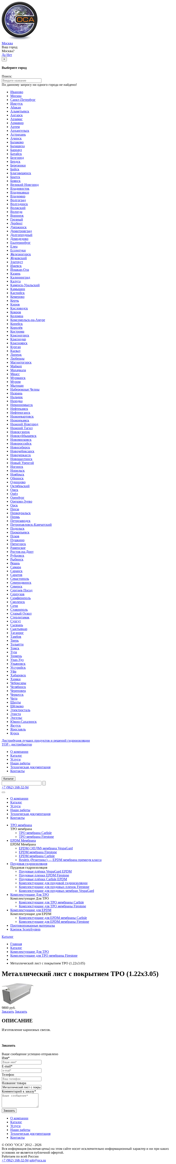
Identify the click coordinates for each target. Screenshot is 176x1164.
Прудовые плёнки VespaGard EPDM (45, 871)
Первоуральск (20, 513)
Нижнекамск (19, 420)
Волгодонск (19, 204)
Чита (13, 698)
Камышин (17, 289)
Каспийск (17, 293)
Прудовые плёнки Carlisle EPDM (43, 879)
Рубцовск (17, 555)
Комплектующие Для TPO (29, 894)
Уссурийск (18, 667)
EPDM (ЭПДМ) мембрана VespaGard (46, 848)
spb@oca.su (37, 1160)
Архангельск (19, 130)
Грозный (16, 219)
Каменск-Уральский (25, 285)
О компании (19, 751)
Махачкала (18, 370)
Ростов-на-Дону (22, 551)
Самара (15, 567)
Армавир (17, 123)
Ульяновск (18, 663)
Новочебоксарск (22, 451)
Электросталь (20, 710)
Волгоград (18, 200)
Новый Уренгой (22, 463)
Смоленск (17, 602)
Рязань (15, 563)
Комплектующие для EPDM (30, 910)
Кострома (17, 331)
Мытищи (17, 385)
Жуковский (18, 258)
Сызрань (16, 625)
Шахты (15, 702)
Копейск (16, 324)
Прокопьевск (19, 532)
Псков (14, 536)
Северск (16, 586)
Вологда (16, 212)
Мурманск (18, 378)
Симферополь (20, 598)
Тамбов (15, 636)
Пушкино (17, 540)
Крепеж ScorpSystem (25, 929)
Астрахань (18, 134)
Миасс (15, 374)
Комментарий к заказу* (19, 1091)
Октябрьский (20, 486)
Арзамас (16, 119)
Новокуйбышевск (23, 436)
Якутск (15, 725)
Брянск (15, 181)
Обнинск (17, 478)
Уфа (13, 671)
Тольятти (17, 644)
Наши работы (20, 763)
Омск (14, 490)
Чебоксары (18, 683)
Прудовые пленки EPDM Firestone (44, 875)
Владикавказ (19, 192)
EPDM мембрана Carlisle (37, 856)
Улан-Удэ (17, 660)
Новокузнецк (20, 432)
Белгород (17, 157)
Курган (15, 347)
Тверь (14, 640)
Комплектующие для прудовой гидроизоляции (53, 883)
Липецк (16, 354)
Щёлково (17, 706)
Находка (16, 401)
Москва (7, 43)
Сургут (15, 621)
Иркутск (16, 103)
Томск (14, 648)
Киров (15, 304)
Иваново (16, 92)
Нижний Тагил (21, 428)
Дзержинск (18, 227)
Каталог (16, 755)
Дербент (16, 223)
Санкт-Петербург (23, 100)
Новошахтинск (21, 459)
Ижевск (16, 266)
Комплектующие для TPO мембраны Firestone (52, 906)
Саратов (16, 575)
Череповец (18, 691)
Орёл (14, 494)
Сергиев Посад (21, 590)
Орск (14, 505)
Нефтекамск (19, 409)
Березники (18, 165)
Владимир (17, 196)
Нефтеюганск (20, 412)
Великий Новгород (24, 184)
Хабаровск (18, 675)
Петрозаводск (20, 521)
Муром (15, 381)
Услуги (15, 759)
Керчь (14, 300)
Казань (15, 273)
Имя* (6, 1058)
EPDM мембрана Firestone (38, 852)
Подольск (17, 528)
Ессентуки (18, 250)
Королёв (16, 327)
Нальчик (16, 397)
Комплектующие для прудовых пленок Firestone (54, 887)
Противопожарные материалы (32, 925)
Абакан (15, 107)
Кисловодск (19, 308)
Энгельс (16, 718)
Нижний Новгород (24, 424)
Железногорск (20, 254)
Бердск (15, 161)
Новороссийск (21, 443)
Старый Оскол (21, 613)
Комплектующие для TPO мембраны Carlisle (51, 902)
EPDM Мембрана (23, 840)
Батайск (16, 154)
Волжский (18, 208)
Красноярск (18, 343)
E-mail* (7, 1066)
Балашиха (17, 146)
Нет (9, 55)
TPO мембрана (21, 825)
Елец (14, 246)
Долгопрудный (21, 235)
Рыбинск (16, 559)
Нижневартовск (22, 416)
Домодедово (19, 239)
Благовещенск (20, 173)
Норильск (17, 470)
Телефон (8, 1074)
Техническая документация (30, 767)
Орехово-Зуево (21, 501)
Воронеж (17, 215)
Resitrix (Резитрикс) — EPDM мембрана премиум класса (60, 860)
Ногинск (16, 466)
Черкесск (17, 694)
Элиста (15, 714)
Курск (14, 733)
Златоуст (16, 262)
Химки (15, 679)
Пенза (14, 509)
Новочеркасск (20, 455)
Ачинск (16, 138)
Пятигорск (18, 544)
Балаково (17, 142)
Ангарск (16, 115)
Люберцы (17, 358)
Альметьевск (19, 111)
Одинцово (18, 482)
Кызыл (15, 351)
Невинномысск (21, 405)
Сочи (14, 606)
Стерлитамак (19, 617)
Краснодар (18, 339)
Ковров (15, 312)
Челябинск (18, 687)
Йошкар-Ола (19, 269)
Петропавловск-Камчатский (31, 524)
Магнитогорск (21, 362)
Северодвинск (20, 582)
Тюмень (16, 656)
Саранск (16, 571)
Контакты (17, 771)
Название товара (14, 1083)
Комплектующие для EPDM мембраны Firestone (54, 921)
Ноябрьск (17, 474)
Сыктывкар (18, 629)
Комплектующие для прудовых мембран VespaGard (56, 891)
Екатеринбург (20, 242)
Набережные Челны (24, 389)
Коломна (16, 316)
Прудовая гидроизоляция (28, 863)
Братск (15, 177)
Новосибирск (20, 447)
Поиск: (7, 76)
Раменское (18, 548)
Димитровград (21, 231)
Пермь (15, 517)
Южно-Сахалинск (23, 721)
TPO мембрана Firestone (36, 836)
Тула (13, 652)
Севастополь (19, 578)
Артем (15, 127)
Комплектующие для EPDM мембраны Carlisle (53, 918)
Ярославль (18, 729)
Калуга (15, 281)
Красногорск (19, 335)
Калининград (20, 277)
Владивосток (19, 188)
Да (4, 55)
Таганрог (17, 633)
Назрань (16, 393)
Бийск (14, 169)
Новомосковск (21, 439)
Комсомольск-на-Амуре (27, 320)
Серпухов (17, 594)
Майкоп (16, 366)
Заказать (8, 1011)
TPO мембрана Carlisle (35, 833)
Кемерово (17, 297)
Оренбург (17, 497)
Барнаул (16, 150)
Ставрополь (19, 609)
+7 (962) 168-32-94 (15, 787)
